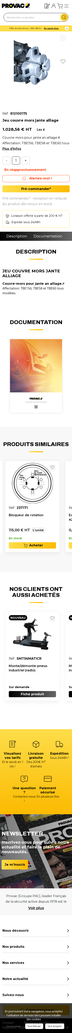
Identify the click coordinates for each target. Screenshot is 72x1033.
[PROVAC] (12, 6)
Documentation (48, 236)
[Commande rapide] (47, 5)
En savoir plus (51, 28)
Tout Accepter (55, 1026)
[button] (66, 6)
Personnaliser (13, 1026)
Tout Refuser (34, 1026)
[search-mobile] (64, 17)
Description (16, 236)
